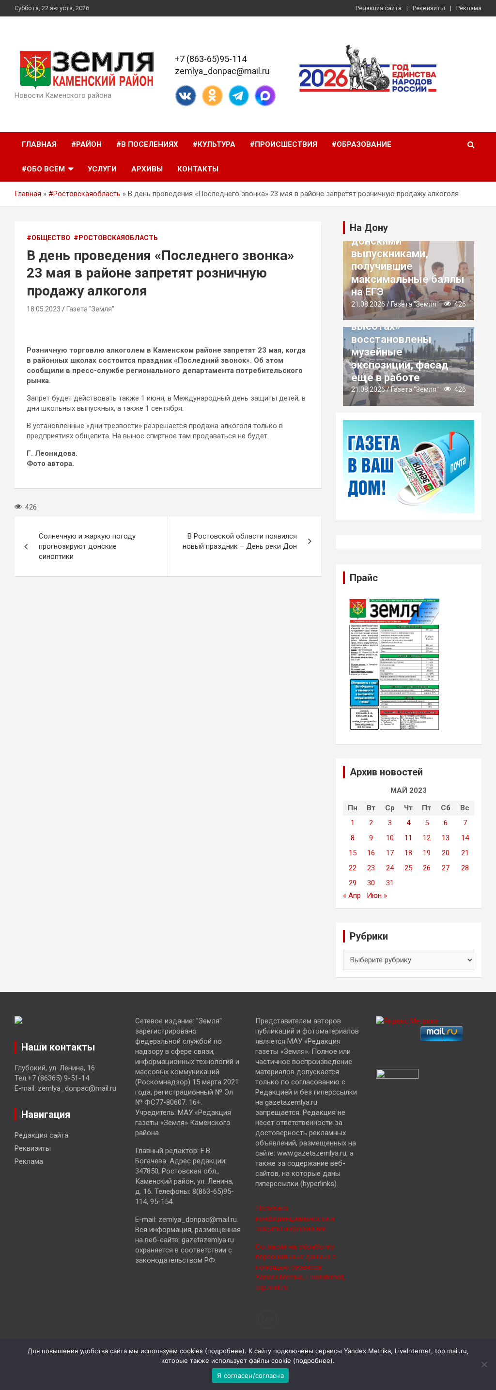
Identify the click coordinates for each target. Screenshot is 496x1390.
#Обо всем (43, 169)
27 (446, 868)
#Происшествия (283, 144)
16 (371, 853)
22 (352, 868)
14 (465, 838)
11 (408, 838)
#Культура (214, 144)
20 (446, 853)
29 (352, 883)
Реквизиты (429, 8)
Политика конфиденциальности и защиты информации (294, 1218)
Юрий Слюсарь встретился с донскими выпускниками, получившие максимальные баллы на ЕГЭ (408, 253)
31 (390, 883)
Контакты (197, 169)
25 (408, 868)
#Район (86, 144)
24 (390, 868)
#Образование (361, 144)
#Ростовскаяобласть (84, 193)
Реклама (468, 8)
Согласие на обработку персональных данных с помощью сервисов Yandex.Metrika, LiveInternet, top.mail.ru (300, 1267)
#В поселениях (147, 144)
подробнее (224, 1351)
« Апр (352, 895)
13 (446, 838)
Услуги (102, 169)
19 (427, 853)
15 (352, 853)
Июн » (377, 895)
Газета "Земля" (90, 309)
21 (465, 853)
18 (408, 853)
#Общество (48, 238)
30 (371, 883)
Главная (39, 144)
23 (371, 868)
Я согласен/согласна (250, 1375)
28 (465, 868)
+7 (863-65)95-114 (211, 59)
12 (427, 838)
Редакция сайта (379, 8)
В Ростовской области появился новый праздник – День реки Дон (240, 541)
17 (390, 853)
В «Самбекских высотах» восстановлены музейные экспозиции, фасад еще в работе (400, 346)
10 (390, 838)
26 (427, 868)
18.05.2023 (44, 309)
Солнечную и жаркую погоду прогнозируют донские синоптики (87, 546)
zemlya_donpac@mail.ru (222, 71)
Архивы (147, 169)
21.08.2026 (368, 304)
